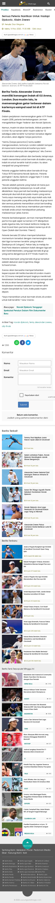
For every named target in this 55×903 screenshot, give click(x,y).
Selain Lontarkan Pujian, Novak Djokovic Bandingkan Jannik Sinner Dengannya (37, 457)
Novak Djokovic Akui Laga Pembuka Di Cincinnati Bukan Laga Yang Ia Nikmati (36, 509)
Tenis (26, 729)
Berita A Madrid (44, 882)
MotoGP (26, 10)
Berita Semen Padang (12, 880)
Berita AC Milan (28, 882)
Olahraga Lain (29, 818)
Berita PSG (41, 872)
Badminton (38, 10)
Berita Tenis (8, 872)
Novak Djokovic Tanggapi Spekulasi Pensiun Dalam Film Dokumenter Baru (25, 310)
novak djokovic (21, 322)
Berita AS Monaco (29, 885)
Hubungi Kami (15, 852)
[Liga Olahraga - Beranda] (27, 3)
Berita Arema (9, 882)
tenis (31, 322)
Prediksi (5, 10)
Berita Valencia (44, 880)
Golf (26, 788)
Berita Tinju (8, 869)
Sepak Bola (28, 684)
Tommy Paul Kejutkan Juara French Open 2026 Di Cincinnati (37, 438)
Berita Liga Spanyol (26, 866)
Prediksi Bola (29, 833)
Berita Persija (9, 877)
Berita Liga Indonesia (27, 872)
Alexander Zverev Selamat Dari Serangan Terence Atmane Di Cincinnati (36, 474)
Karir (25, 852)
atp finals (6, 326)
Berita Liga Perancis (27, 869)
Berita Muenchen (45, 877)
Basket (48, 10)
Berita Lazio (43, 874)
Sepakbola (15, 10)
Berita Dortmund (29, 880)
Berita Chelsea (42, 869)
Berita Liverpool (43, 866)
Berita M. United (43, 861)
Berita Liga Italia (25, 863)
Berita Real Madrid (29, 877)
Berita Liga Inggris (26, 861)
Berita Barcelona (29, 874)
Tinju (26, 773)
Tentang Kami (8, 849)
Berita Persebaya (10, 885)
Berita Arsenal (42, 863)
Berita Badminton (10, 866)
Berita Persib (8, 874)
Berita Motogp (9, 863)
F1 (25, 758)
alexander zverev (43, 322)
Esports (27, 803)
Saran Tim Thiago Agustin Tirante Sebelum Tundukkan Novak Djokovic (37, 491)
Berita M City (43, 885)
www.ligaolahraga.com (30, 899)
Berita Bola (8, 861)
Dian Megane (18, 24)
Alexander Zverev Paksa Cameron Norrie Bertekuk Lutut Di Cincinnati (37, 526)
